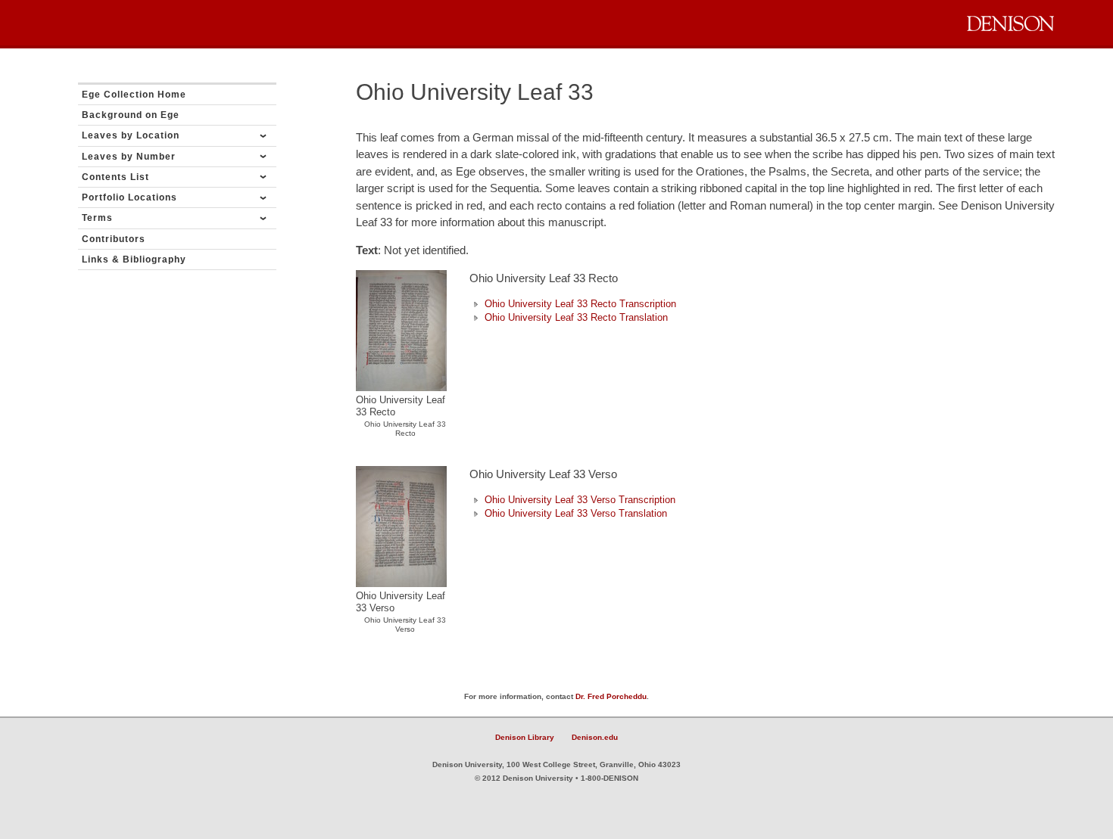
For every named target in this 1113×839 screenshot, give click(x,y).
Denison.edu (595, 737)
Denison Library (524, 737)
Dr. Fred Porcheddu (611, 696)
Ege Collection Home (134, 94)
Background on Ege (130, 115)
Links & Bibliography (134, 259)
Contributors (113, 239)
